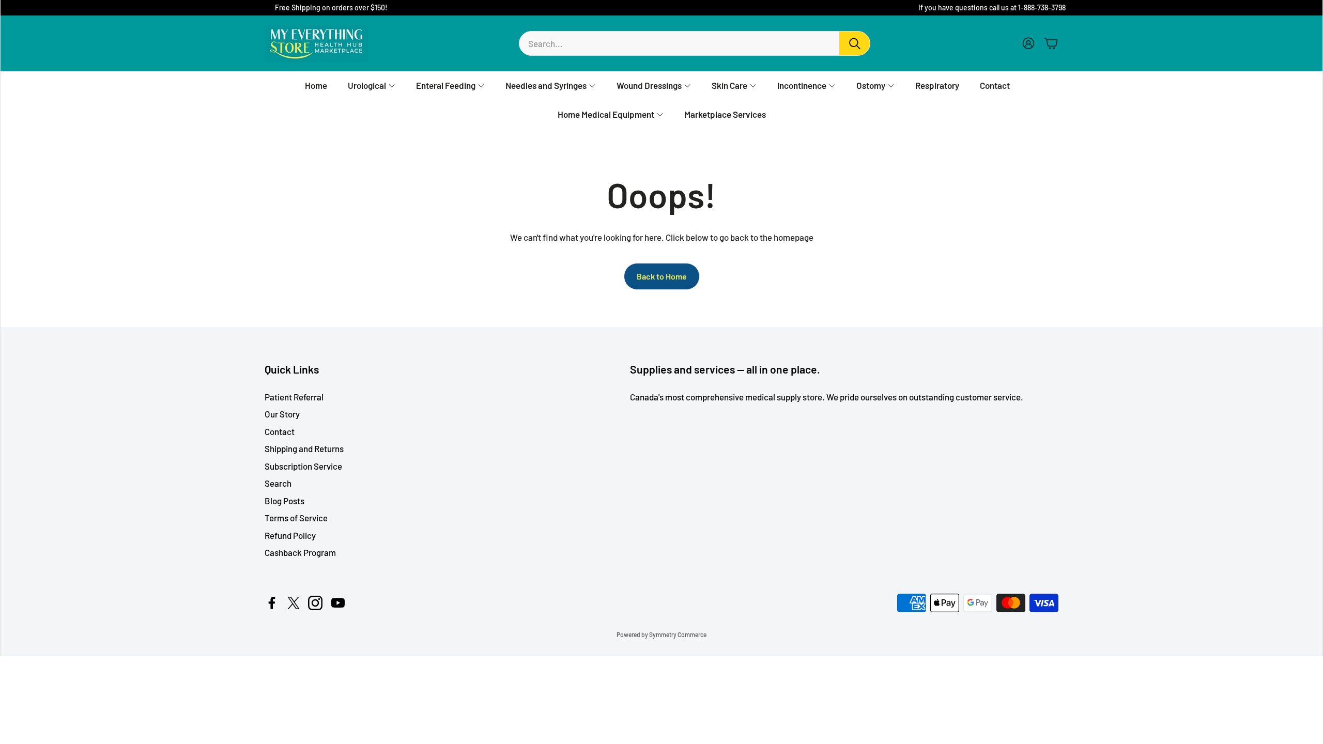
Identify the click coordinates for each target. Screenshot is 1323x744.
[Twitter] (293, 603)
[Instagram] (315, 603)
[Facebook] (272, 603)
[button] (694, 43)
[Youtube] (338, 603)
